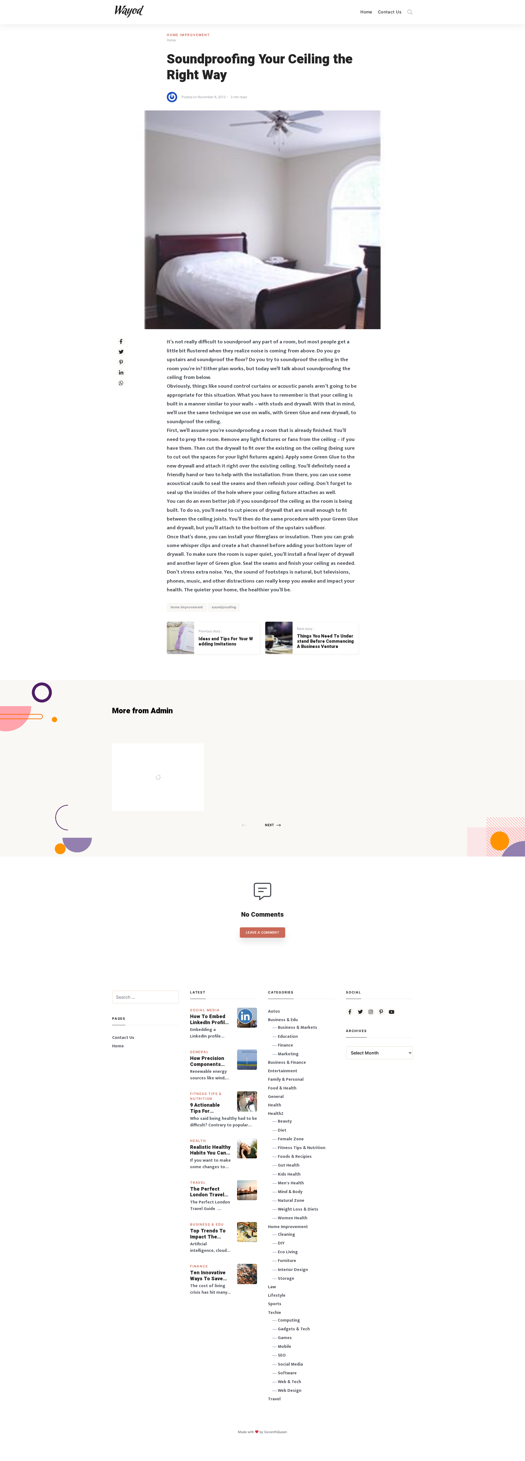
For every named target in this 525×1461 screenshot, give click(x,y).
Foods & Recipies (166, 751)
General (199, 1052)
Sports (274, 1304)
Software (287, 1373)
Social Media (205, 1010)
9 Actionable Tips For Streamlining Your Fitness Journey (205, 1108)
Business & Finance (287, 1062)
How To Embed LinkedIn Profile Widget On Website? (209, 1019)
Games (285, 1338)
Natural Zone (291, 1200)
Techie (274, 1312)
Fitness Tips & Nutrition (301, 1148)
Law (272, 1287)
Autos (274, 1011)
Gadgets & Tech (294, 1329)
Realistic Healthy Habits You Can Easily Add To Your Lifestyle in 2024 (210, 1150)
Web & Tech (289, 1382)
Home (366, 11)
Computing (289, 1320)
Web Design (289, 1390)
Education (288, 1036)
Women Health (292, 1218)
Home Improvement (188, 35)
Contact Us (389, 11)
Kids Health (289, 1174)
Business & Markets (297, 1027)
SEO (282, 1355)
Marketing (288, 1054)
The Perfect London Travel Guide (207, 1192)
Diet (282, 1130)
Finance (199, 1266)
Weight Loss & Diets (298, 1209)
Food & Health (282, 1088)
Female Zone (291, 1139)
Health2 (275, 1113)
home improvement (187, 607)
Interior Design (293, 1269)
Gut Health (288, 1165)
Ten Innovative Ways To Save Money (208, 1276)
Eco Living (288, 1252)
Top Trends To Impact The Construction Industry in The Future (208, 1234)
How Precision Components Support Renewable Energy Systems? (210, 1061)
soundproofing (224, 607)
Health (198, 1141)
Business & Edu (207, 1224)
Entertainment (282, 1071)
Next (269, 825)
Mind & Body (290, 1192)
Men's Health (291, 1183)
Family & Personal (286, 1079)
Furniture (287, 1260)
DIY (281, 1243)
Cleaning (286, 1234)
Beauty (285, 1121)
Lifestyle (276, 1295)
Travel (198, 1183)
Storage (286, 1278)
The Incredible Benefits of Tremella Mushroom (169, 765)
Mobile (284, 1346)
